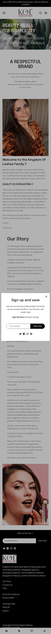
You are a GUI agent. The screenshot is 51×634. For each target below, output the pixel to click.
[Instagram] (27, 333)
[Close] (46, 296)
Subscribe (37, 326)
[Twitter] (20, 333)
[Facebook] (24, 333)
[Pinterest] (31, 333)
